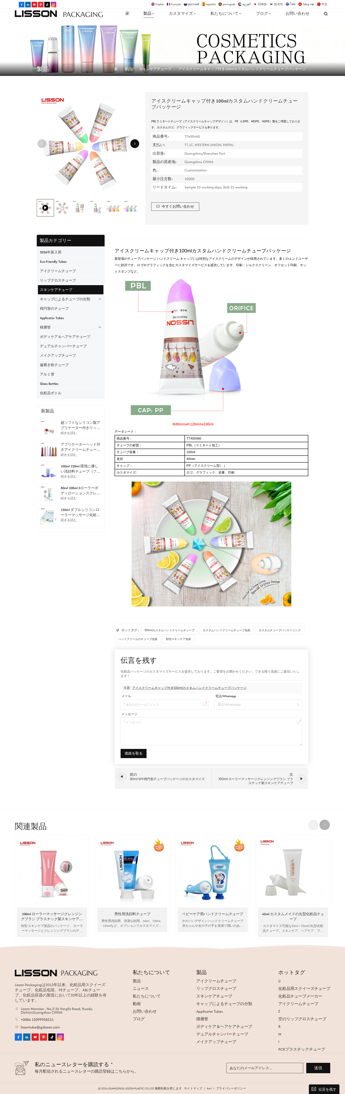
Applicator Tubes (52, 318)
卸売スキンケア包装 (178, 639)
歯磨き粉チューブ (54, 364)
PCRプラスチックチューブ (301, 1049)
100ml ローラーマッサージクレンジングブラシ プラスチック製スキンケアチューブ (52, 917)
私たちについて (224, 13)
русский (193, 4)
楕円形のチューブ (54, 308)
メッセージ (129, 714)
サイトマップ (193, 1088)
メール (126, 696)
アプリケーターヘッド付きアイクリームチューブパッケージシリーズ (80, 447)
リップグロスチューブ (58, 280)
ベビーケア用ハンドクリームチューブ (212, 914)
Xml (209, 1088)
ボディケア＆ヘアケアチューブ (65, 336)
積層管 (45, 327)
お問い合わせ (297, 13)
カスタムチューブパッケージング (280, 630)
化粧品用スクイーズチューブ (304, 988)
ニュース (141, 988)
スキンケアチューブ (155, 69)
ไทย (292, 4)
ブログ (262, 13)
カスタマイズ (181, 13)
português (229, 4)
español (211, 4)
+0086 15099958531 (37, 1019)
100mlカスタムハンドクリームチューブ (169, 630)
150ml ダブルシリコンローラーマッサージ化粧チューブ (80, 512)
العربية (246, 4)
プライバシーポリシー (231, 1088)
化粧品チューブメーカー (300, 996)
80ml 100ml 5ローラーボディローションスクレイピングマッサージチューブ (80, 491)
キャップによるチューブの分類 (65, 299)
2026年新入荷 (50, 252)
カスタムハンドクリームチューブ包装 (226, 630)
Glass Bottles (49, 383)
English (160, 4)
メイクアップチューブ (58, 355)
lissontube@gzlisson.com (40, 1027)
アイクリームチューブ (58, 271)
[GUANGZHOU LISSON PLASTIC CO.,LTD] (36, 13)
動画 (137, 1003)
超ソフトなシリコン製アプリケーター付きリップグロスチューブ (80, 425)
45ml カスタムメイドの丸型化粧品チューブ (293, 916)
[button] (134, 143)
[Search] (325, 13)
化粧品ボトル (50, 393)
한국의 (278, 4)
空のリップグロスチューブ (302, 1019)
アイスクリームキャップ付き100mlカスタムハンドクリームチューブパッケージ (189, 688)
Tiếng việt (308, 4)
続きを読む (69, 433)
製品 (147, 13)
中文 (324, 4)
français (176, 4)
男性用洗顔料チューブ (132, 914)
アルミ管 (47, 374)
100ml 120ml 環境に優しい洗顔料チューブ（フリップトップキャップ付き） (80, 469)
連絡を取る (134, 753)
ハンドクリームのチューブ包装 (138, 639)
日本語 (262, 4)
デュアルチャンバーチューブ (63, 346)
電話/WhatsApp (225, 696)
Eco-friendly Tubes (53, 261)
